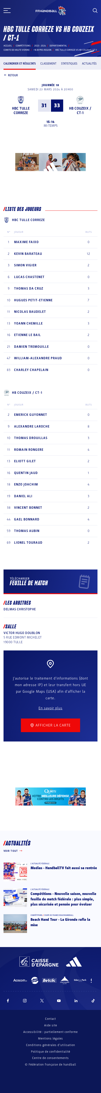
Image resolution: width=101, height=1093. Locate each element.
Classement (48, 63)
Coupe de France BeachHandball (59, 915)
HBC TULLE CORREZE (21, 110)
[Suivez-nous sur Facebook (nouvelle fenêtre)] (8, 1000)
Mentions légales (50, 1038)
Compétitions (23, 45)
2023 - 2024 (40, 45)
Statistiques (69, 63)
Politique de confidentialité (50, 1052)
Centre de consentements (50, 1058)
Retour (13, 75)
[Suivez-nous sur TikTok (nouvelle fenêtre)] (93, 1000)
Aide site (50, 1025)
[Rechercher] (95, 10)
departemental (58, 45)
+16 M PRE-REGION (42, 50)
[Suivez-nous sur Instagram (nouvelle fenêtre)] (25, 1000)
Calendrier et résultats (20, 63)
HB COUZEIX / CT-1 (80, 110)
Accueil (8, 45)
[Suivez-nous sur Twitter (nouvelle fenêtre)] (42, 1000)
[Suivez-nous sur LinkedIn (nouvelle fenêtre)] (76, 1000)
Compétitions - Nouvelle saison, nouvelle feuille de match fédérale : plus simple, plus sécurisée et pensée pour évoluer (63, 899)
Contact (50, 1019)
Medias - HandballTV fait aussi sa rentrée (64, 868)
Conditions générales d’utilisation (50, 1045)
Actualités (89, 63)
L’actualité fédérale (40, 864)
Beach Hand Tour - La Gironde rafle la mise (60, 922)
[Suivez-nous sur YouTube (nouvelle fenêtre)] (59, 1000)
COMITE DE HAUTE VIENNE (17, 50)
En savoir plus (50, 708)
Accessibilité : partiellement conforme (50, 1032)
